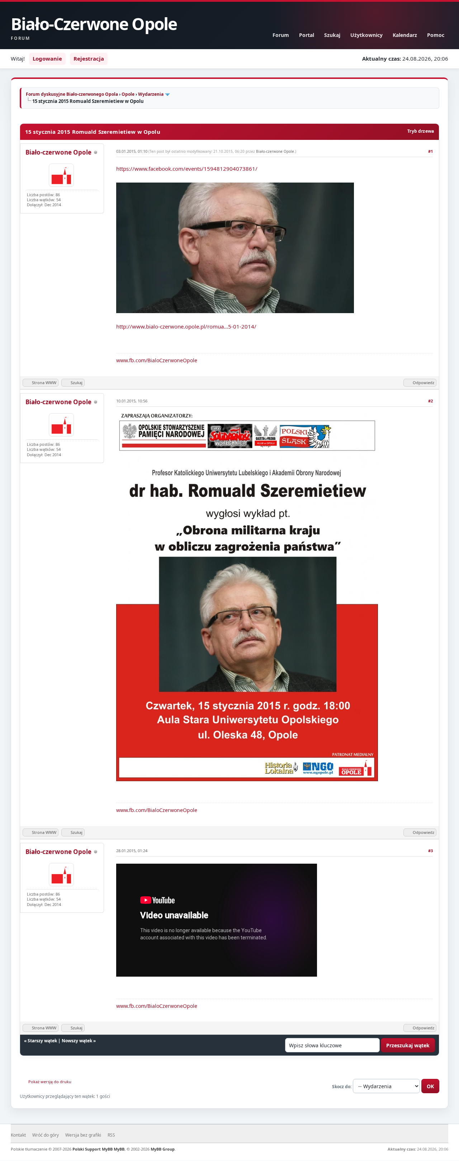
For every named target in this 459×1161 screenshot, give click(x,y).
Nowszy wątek (77, 1041)
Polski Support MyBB (92, 1149)
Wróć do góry (45, 1135)
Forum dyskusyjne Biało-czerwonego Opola (72, 94)
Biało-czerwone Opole (58, 152)
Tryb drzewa (420, 131)
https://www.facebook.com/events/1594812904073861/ (186, 168)
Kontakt (18, 1135)
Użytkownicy (366, 35)
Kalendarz (405, 35)
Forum (281, 35)
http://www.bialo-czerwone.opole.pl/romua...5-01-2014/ (186, 326)
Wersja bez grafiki (83, 1135)
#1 (430, 151)
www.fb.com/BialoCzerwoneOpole (156, 360)
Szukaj (332, 35)
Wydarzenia (151, 94)
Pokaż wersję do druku (49, 1081)
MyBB (119, 1149)
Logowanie (47, 58)
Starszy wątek (42, 1041)
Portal (306, 35)
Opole (128, 94)
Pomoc (435, 35)
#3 (430, 850)
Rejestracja (89, 58)
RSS (111, 1135)
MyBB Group (163, 1149)
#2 (430, 400)
